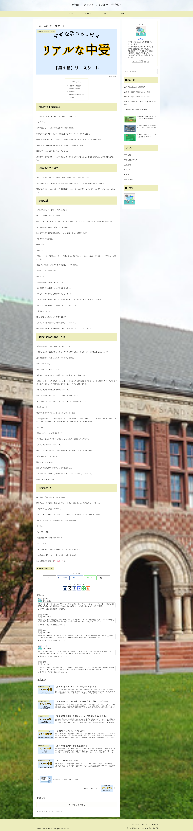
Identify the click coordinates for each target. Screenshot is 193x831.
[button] (103, 577)
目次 (73, 81)
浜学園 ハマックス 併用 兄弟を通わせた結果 (140, 103)
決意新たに (72, 97)
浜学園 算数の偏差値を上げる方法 (137, 97)
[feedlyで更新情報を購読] (84, 588)
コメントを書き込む (76, 805)
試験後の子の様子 (74, 89)
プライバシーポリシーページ (141, 825)
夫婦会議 (71, 91)
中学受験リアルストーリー (46, 569)
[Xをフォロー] (70, 588)
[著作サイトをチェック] (65, 588)
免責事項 (155, 825)
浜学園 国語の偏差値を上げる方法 (137, 92)
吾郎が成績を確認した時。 (77, 94)
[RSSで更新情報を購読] (88, 588)
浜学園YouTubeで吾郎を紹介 (134, 87)
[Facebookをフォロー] (74, 588)
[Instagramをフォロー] (79, 588)
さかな (140, 39)
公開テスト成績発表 (75, 86)
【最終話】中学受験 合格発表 (135, 109)
